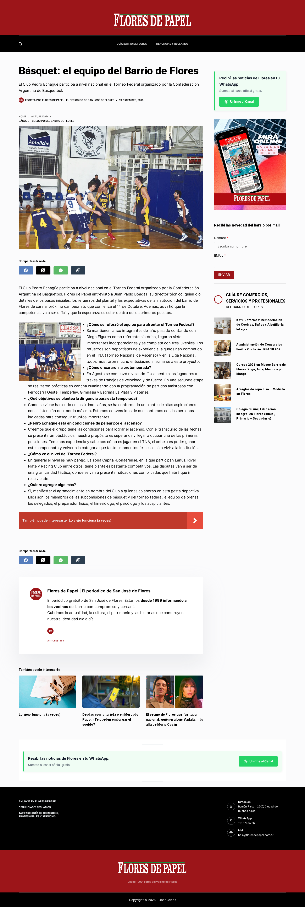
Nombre (220, 238)
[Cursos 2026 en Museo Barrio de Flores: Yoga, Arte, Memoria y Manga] (222, 370)
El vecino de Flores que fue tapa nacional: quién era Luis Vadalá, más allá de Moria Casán (174, 719)
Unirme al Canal (242, 101)
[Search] (20, 44)
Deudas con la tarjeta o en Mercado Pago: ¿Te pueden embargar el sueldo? (110, 719)
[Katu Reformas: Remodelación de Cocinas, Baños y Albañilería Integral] (222, 326)
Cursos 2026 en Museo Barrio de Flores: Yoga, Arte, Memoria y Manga (261, 369)
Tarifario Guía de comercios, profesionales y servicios (39, 814)
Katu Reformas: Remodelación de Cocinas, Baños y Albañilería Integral (260, 324)
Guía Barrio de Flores (132, 43)
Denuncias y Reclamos (172, 43)
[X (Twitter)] (43, 270)
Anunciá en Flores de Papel (38, 801)
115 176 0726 (246, 823)
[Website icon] (50, 631)
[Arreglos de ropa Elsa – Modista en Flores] (222, 392)
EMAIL (219, 255)
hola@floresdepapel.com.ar (255, 835)
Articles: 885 (55, 640)
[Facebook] (26, 270)
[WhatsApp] (61, 270)
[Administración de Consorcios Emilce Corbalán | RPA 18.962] (222, 348)
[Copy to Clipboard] (78, 270)
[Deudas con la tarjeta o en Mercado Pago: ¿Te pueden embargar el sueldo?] (111, 692)
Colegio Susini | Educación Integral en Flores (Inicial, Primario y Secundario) (256, 413)
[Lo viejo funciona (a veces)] (47, 692)
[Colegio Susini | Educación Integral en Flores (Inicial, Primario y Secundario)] (222, 415)
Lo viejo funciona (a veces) (39, 714)
